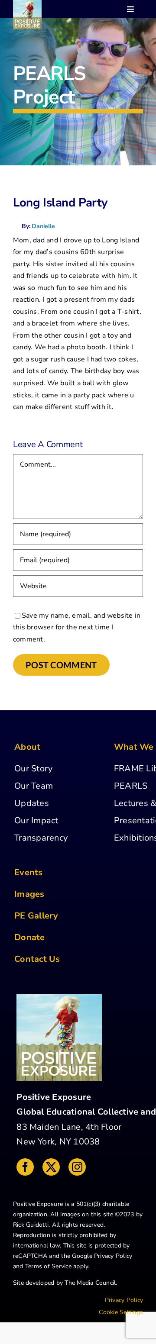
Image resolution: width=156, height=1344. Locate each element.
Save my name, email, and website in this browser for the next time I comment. (76, 627)
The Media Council (90, 1283)
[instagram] (77, 1167)
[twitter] (51, 1167)
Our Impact (36, 820)
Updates (31, 803)
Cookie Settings (121, 1312)
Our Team (33, 786)
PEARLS (130, 786)
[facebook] (25, 1167)
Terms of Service (48, 1266)
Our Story (33, 768)
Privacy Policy (113, 1256)
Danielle (43, 226)
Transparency (41, 838)
